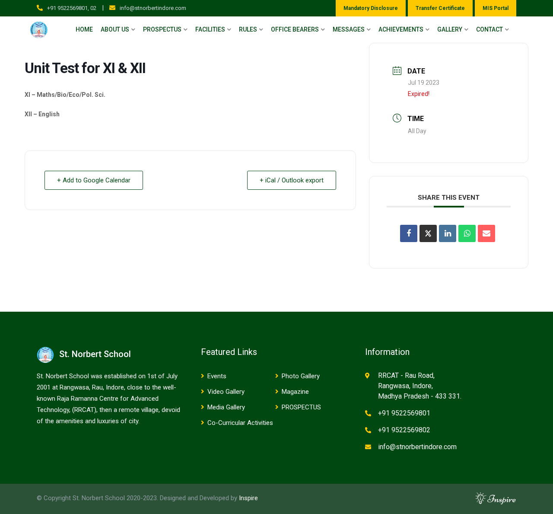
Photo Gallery (301, 376)
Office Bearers (295, 29)
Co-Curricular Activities (240, 423)
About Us (115, 29)
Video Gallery (226, 392)
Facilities (210, 29)
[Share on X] (428, 233)
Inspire (248, 498)
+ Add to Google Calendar (93, 180)
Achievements (400, 29)
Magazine (295, 392)
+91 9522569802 (404, 430)
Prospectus (162, 29)
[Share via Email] (486, 233)
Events (216, 376)
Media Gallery (226, 407)
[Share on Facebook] (408, 233)
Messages (349, 29)
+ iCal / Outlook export (292, 180)
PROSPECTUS (301, 407)
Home (84, 29)
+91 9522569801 (404, 413)
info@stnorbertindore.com (153, 8)
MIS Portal (496, 8)
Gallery (449, 29)
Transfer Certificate (440, 8)
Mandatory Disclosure (370, 8)
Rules (248, 29)
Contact (489, 29)
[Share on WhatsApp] (467, 233)
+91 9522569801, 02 (71, 8)
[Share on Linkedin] (447, 233)
